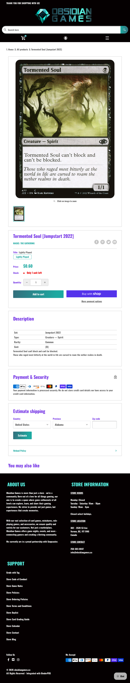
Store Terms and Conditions (19, 606)
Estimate (22, 435)
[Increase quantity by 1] (45, 282)
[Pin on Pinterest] (102, 242)
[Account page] (65, 38)
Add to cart (38, 294)
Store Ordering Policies (17, 599)
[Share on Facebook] (96, 242)
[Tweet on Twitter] (108, 242)
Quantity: (17, 282)
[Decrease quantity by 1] (26, 282)
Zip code (96, 419)
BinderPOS (46, 673)
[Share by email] (114, 242)
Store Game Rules (14, 585)
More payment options (91, 301)
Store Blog (11, 639)
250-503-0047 (77, 548)
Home (11, 49)
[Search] (124, 30)
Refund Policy (19, 450)
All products (22, 49)
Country (16, 419)
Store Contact (12, 632)
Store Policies (12, 592)
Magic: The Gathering (24, 243)
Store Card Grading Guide (17, 619)
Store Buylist (12, 612)
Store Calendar (13, 626)
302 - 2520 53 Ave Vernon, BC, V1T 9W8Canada (80, 531)
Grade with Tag (13, 572)
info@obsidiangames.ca (81, 552)
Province (57, 419)
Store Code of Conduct (16, 579)
